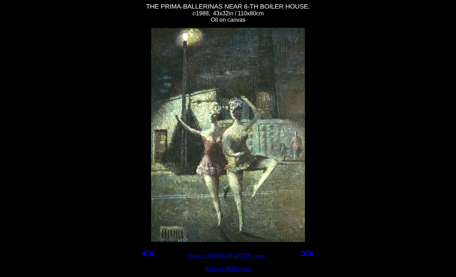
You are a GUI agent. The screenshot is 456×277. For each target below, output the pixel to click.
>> (305, 253)
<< (150, 253)
